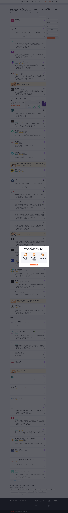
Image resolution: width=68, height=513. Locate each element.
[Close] (48, 247)
